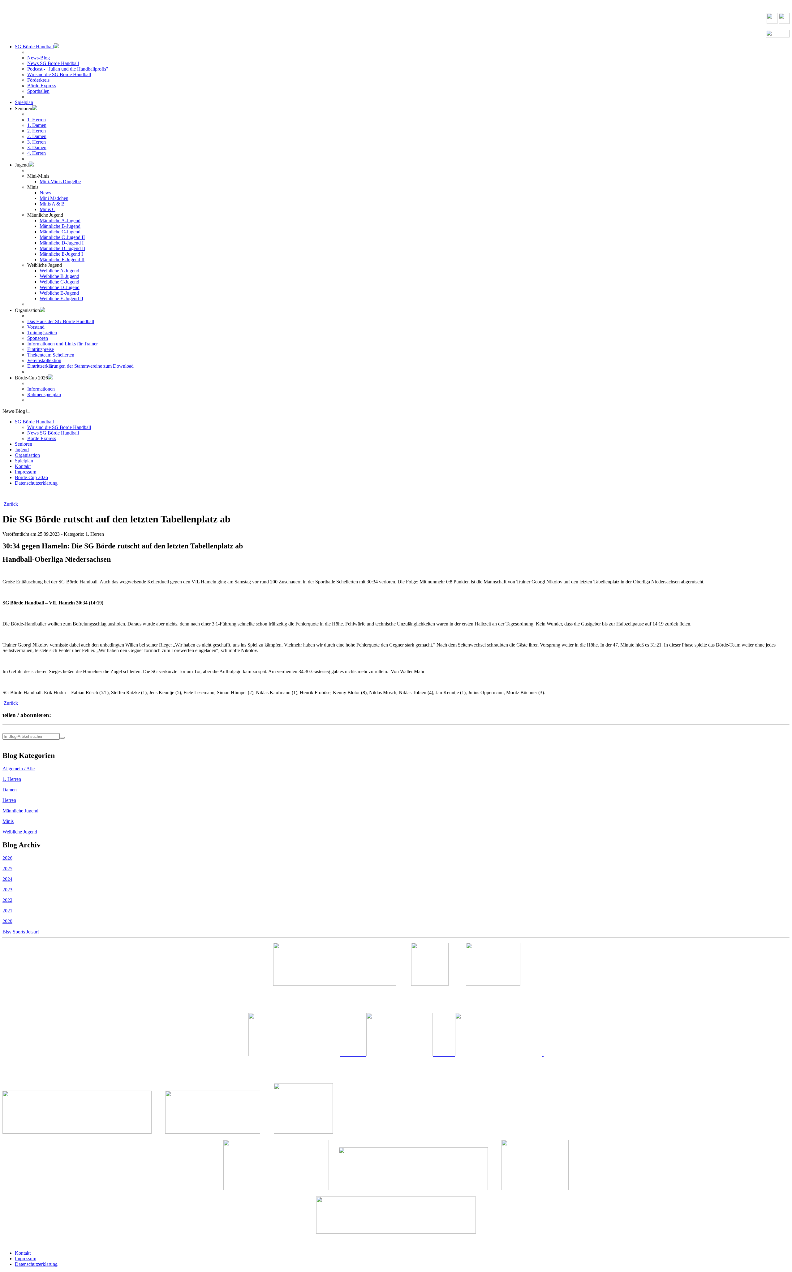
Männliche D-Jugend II (62, 248)
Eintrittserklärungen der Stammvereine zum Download (80, 366)
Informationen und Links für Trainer (62, 343)
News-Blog (38, 57)
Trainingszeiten (42, 332)
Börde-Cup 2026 (31, 477)
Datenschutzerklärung (36, 483)
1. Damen (36, 125)
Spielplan (24, 102)
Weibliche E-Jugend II (61, 298)
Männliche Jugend (20, 810)
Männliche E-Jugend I (61, 254)
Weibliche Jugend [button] (44, 265)
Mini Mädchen (54, 198)
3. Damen (36, 147)
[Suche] (62, 738)
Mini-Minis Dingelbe (60, 181)
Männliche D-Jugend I (62, 242)
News (45, 192)
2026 (7, 858)
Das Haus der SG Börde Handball (60, 321)
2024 (7, 879)
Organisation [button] (27, 310)
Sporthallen (38, 91)
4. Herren (36, 153)
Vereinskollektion (44, 360)
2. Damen (36, 136)
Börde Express (41, 85)
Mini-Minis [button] (38, 176)
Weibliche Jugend (19, 831)
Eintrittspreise (40, 349)
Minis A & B (52, 203)
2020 (7, 921)
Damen (9, 789)
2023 (7, 889)
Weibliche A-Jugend (59, 270)
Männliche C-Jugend (60, 231)
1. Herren (36, 119)
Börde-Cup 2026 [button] (31, 377)
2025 (7, 868)
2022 (7, 900)
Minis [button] (32, 187)
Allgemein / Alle (18, 768)
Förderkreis (38, 80)
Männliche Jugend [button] (45, 215)
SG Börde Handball (34, 46)
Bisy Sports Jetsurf (20, 931)
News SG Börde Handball (53, 63)
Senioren (23, 444)
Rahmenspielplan (44, 394)
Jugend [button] (22, 164)
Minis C (47, 209)
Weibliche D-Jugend (60, 287)
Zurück (10, 504)
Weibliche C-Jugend (59, 281)
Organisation (27, 455)
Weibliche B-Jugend (59, 276)
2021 (7, 910)
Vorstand (36, 327)
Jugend (22, 449)
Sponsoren (37, 338)
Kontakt (23, 466)
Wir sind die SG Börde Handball (59, 74)
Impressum (25, 471)
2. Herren (36, 130)
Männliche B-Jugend (60, 226)
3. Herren (36, 142)
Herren (9, 800)
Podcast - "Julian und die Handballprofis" (67, 68)
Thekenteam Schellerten (50, 354)
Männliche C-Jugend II (62, 237)
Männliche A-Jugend (60, 220)
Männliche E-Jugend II (62, 259)
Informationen (41, 389)
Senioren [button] (23, 108)
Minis (8, 821)
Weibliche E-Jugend (59, 293)
